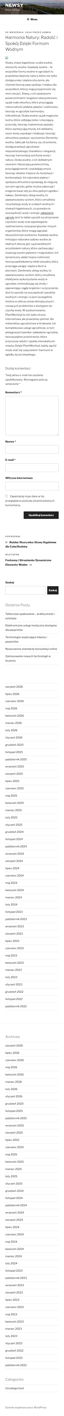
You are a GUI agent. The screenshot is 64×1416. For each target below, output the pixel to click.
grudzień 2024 (14, 832)
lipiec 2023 (12, 941)
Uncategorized (14, 1388)
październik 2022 (16, 1006)
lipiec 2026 (12, 694)
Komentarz (13, 392)
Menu (34, 19)
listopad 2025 (14, 752)
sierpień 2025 (14, 773)
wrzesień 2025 (14, 766)
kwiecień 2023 (14, 962)
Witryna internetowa (19, 478)
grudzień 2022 (14, 991)
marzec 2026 (13, 723)
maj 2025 (11, 795)
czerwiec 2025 (14, 788)
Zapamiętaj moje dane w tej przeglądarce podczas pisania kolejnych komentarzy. (30, 501)
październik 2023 (16, 919)
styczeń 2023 (13, 984)
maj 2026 (11, 708)
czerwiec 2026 (14, 701)
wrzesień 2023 (14, 926)
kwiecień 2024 (14, 890)
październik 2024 (16, 846)
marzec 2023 (13, 970)
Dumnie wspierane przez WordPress (26, 1407)
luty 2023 (11, 977)
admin (46, 32)
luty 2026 (11, 730)
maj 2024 (11, 882)
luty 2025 (11, 817)
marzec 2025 (13, 810)
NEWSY (14, 5)
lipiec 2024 (12, 868)
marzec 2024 (13, 897)
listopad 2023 (14, 911)
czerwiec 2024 (14, 875)
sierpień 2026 (14, 686)
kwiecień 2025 (14, 803)
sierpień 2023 (14, 933)
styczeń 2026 (13, 737)
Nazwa (10, 441)
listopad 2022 (14, 999)
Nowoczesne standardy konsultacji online (31, 649)
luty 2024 (11, 904)
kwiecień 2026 (14, 715)
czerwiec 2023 (14, 948)
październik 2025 (16, 759)
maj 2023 (11, 955)
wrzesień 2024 (14, 853)
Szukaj (9, 582)
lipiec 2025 (12, 781)
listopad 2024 (14, 839)
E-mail (10, 460)
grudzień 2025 (14, 744)
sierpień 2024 (14, 861)
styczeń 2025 (13, 824)
